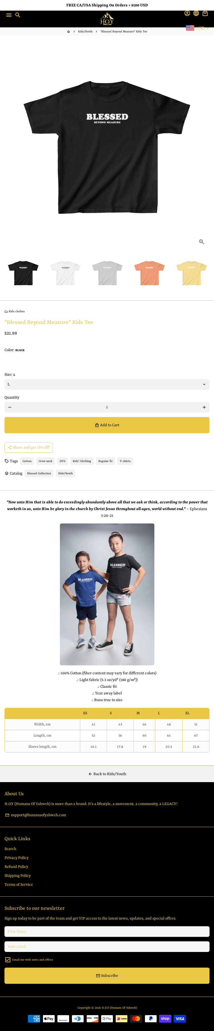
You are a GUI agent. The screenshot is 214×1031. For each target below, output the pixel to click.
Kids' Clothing (82, 461)
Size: (9, 374)
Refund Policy (16, 867)
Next (204, 147)
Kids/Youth (85, 31)
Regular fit (105, 461)
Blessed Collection (39, 473)
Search (10, 849)
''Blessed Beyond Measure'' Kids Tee (123, 31)
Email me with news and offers (32, 959)
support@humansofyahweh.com (35, 815)
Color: (14, 350)
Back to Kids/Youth (107, 774)
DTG (62, 461)
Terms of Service (18, 884)
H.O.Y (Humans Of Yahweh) (119, 1007)
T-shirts (125, 461)
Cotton (27, 461)
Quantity (11, 397)
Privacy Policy (16, 858)
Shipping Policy (17, 875)
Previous (9, 147)
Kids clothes (14, 311)
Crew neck (45, 461)
